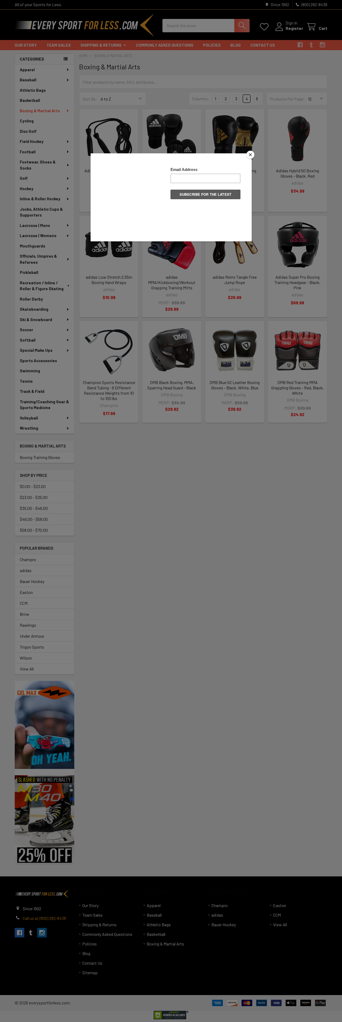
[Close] (250, 155)
